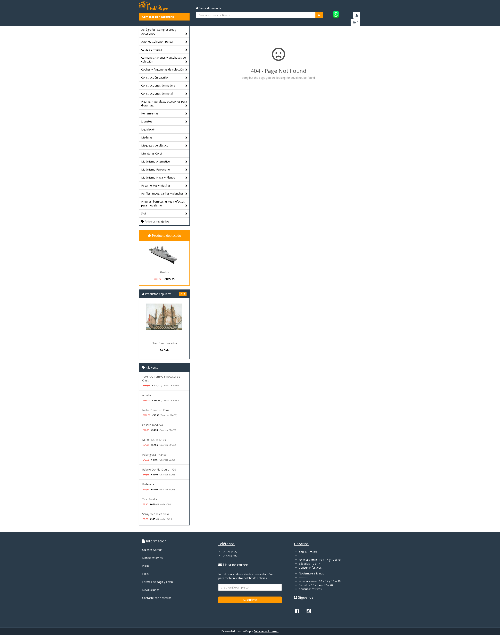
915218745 (230, 556)
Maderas (146, 137)
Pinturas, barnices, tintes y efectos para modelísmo (163, 203)
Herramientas (149, 113)
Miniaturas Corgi (151, 153)
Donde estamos (152, 558)
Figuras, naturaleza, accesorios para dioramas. (164, 103)
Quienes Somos (152, 550)
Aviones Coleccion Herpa (157, 41)
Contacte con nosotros (156, 598)
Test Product (150, 499)
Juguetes (146, 121)
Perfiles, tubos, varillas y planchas (162, 193)
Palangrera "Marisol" (155, 454)
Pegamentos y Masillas (156, 185)
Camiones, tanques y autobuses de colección (163, 59)
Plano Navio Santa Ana (164, 343)
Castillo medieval (152, 425)
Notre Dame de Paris (155, 410)
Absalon (164, 272)
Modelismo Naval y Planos (158, 177)
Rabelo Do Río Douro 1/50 (159, 469)
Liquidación (148, 129)
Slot (143, 213)
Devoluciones (150, 590)
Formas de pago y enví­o (157, 582)
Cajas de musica (151, 49)
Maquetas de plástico (154, 145)
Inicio (145, 566)
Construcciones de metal (157, 93)
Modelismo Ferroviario (155, 169)
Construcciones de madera (158, 85)
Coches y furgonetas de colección (162, 69)
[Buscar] (319, 15)
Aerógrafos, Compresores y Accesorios (158, 31)
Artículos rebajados (156, 221)
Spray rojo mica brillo (155, 514)
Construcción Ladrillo (154, 77)
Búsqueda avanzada (209, 8)
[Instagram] (308, 611)
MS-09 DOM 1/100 (154, 440)
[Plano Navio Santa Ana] (164, 321)
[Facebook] (297, 611)
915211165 (230, 552)
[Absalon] (164, 255)
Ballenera (148, 484)
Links (145, 574)
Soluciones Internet (266, 631)
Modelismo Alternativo (155, 161)
